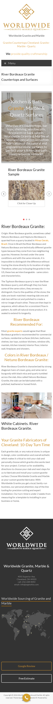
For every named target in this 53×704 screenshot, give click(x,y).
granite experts (15, 330)
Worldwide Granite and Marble (26, 35)
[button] (3, 194)
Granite (16, 108)
